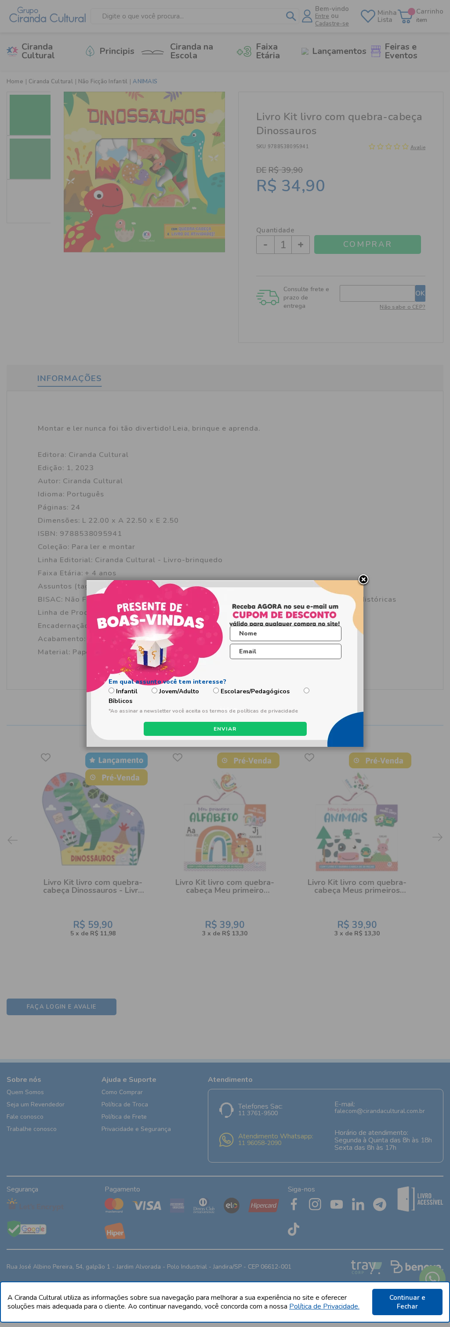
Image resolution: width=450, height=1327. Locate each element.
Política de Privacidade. (324, 1306)
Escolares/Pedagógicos (255, 691)
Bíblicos (120, 701)
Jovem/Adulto (179, 691)
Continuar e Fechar (407, 1302)
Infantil (127, 691)
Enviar (225, 728)
